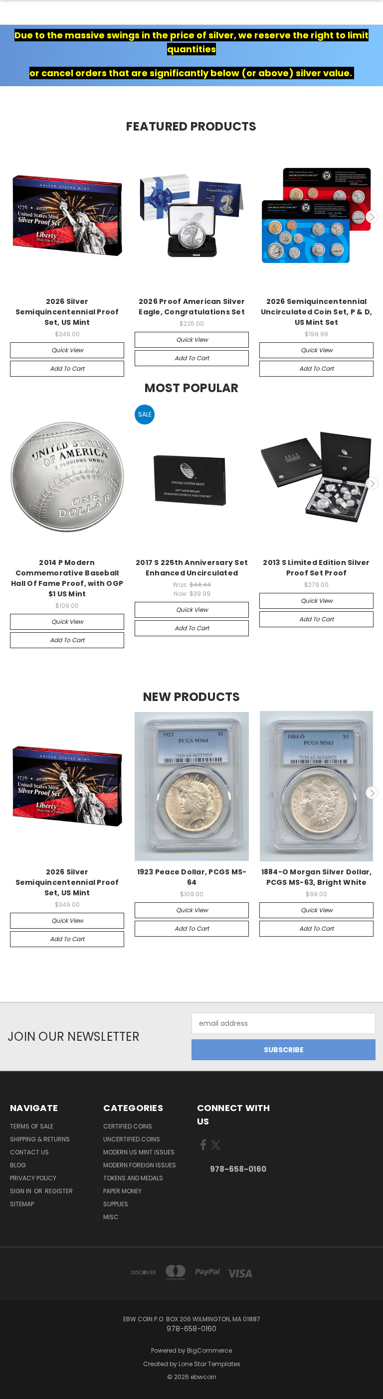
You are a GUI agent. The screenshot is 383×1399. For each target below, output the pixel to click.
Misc (111, 1217)
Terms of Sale (31, 1126)
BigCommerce (209, 1350)
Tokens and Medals (133, 1178)
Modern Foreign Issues (139, 1165)
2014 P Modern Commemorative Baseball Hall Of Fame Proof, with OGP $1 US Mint (67, 578)
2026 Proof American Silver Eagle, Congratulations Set (192, 306)
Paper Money (122, 1191)
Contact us (29, 1152)
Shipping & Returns (40, 1139)
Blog (18, 1165)
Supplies (115, 1204)
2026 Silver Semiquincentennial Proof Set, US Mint (67, 311)
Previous (11, 216)
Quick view (67, 350)
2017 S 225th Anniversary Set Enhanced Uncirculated (192, 568)
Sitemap (22, 1204)
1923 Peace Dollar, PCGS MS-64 (192, 877)
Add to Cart (67, 368)
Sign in (21, 1191)
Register (59, 1191)
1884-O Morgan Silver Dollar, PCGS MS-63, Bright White (316, 877)
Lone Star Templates (209, 1364)
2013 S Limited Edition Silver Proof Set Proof (316, 568)
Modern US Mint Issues (139, 1152)
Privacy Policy (33, 1178)
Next (372, 216)
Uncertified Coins (131, 1139)
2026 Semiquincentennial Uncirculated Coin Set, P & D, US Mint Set (316, 311)
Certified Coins (127, 1126)
